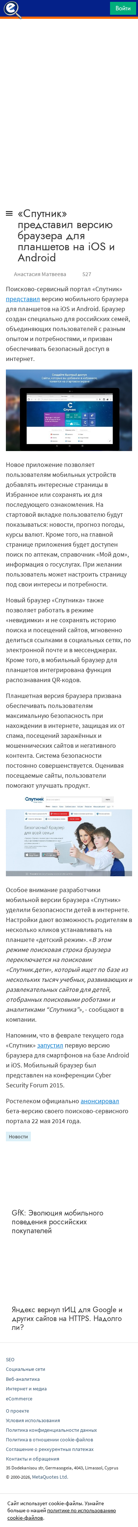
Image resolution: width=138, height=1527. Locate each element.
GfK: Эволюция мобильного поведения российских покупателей (57, 1222)
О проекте (17, 1410)
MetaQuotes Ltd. (50, 1476)
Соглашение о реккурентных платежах (49, 1449)
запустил (50, 1045)
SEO (10, 1359)
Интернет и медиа (26, 1388)
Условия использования (33, 1420)
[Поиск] (102, 10)
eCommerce (19, 1398)
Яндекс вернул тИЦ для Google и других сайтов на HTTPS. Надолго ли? (67, 1318)
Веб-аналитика (23, 1379)
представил (23, 299)
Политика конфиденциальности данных (51, 1430)
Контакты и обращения (32, 1458)
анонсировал (100, 1101)
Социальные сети (25, 1369)
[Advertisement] (69, 37)
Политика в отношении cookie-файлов (49, 1439)
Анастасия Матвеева (40, 274)
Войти (123, 8)
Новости (18, 1136)
